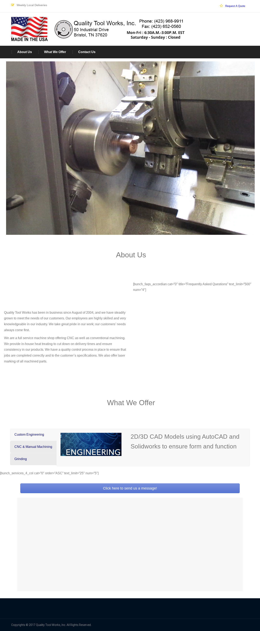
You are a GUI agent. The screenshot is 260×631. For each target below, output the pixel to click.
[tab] (33, 435)
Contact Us (86, 52)
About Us (24, 52)
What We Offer (55, 52)
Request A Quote (235, 6)
